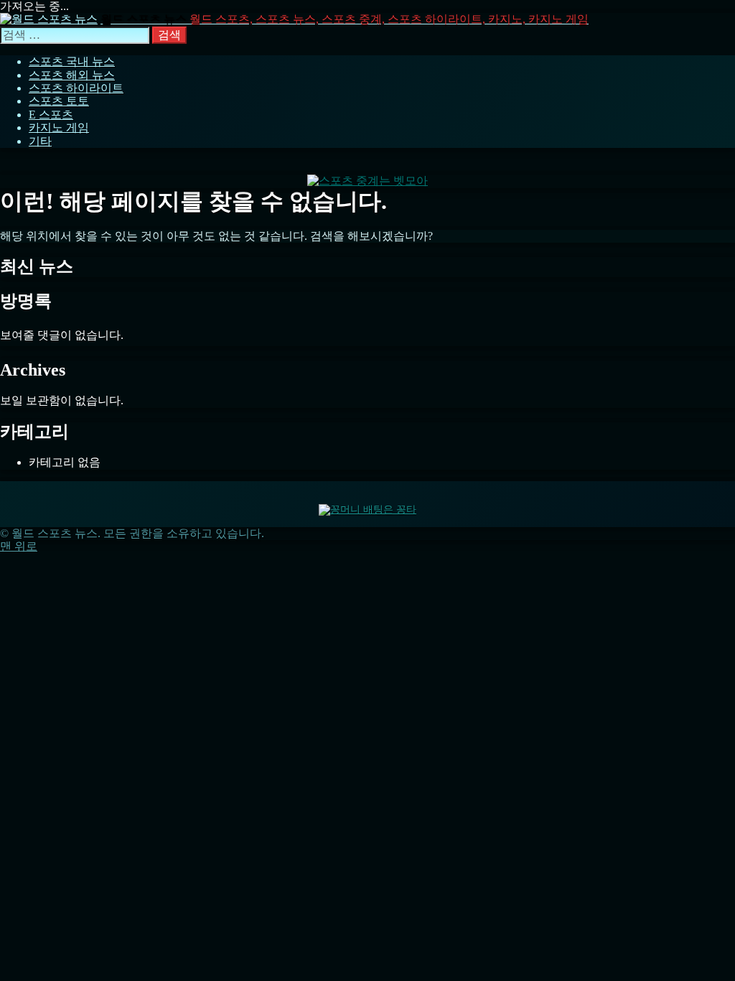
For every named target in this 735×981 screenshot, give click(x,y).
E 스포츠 (51, 114)
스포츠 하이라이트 (76, 88)
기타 (40, 141)
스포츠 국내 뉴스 (72, 61)
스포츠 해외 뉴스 (72, 75)
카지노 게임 (59, 127)
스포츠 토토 (59, 101)
